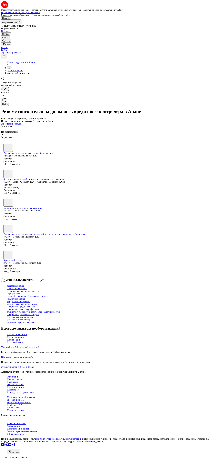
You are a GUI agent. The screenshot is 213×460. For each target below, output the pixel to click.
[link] (6, 41)
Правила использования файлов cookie (51, 15)
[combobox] (14, 82)
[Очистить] (5, 89)
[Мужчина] (8, 148)
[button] (4, 47)
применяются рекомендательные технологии (58, 439)
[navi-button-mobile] (4, 56)
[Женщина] (8, 174)
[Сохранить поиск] (4, 100)
